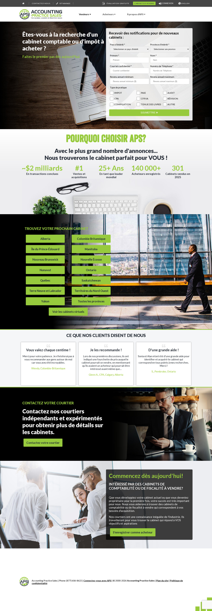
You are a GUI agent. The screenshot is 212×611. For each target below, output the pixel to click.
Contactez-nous (41, 3)
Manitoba (91, 249)
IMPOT (118, 92)
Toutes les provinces (91, 301)
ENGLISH (185, 3)
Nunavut (45, 270)
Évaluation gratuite (118, 3)
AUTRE (171, 104)
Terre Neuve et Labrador (45, 290)
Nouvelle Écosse (91, 259)
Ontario (91, 270)
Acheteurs (108, 14)
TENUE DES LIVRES (151, 104)
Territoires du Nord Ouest (91, 290)
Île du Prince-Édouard (45, 249)
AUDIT (171, 92)
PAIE (143, 92)
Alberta (45, 238)
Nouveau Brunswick (45, 259)
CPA (116, 98)
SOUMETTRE (148, 112)
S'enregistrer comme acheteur (133, 532)
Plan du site (162, 580)
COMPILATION (122, 104)
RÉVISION (172, 98)
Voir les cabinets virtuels (68, 311)
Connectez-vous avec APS (97, 580)
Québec (45, 280)
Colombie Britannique (91, 238)
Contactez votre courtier (43, 442)
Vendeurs (84, 14)
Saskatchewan (91, 280)
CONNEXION (167, 3)
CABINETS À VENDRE (144, 3)
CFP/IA (144, 98)
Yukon (45, 301)
